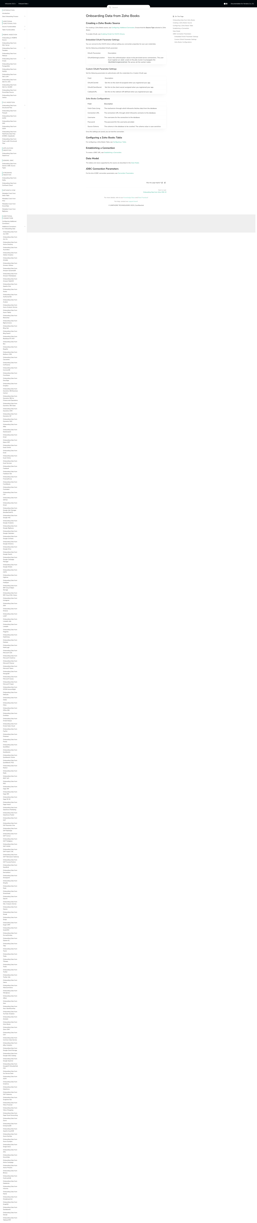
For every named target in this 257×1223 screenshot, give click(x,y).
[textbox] (126, 98)
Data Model (92, 158)
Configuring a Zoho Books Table (104, 137)
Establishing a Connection (100, 148)
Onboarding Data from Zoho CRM (153, 192)
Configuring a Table (119, 142)
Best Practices (143, 198)
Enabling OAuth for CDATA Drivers (113, 34)
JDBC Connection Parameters (102, 168)
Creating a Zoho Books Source (103, 23)
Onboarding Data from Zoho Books (184, 20)
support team (132, 201)
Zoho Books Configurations (98, 98)
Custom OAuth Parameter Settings (101, 69)
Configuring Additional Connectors (123, 28)
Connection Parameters (126, 173)
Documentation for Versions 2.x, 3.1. (242, 4)
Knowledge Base (129, 198)
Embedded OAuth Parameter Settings (102, 39)
